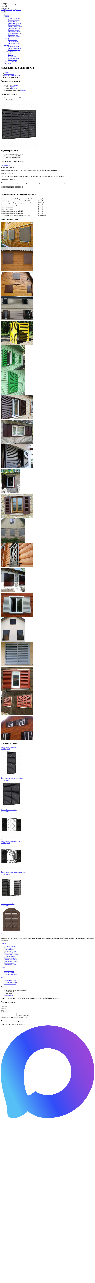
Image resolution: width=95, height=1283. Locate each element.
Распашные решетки (14, 23)
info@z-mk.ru (17, 10)
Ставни (3, 968)
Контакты (7, 63)
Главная (6, 15)
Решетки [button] (7, 16)
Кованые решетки (13, 20)
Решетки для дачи (13, 30)
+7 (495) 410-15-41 (6, 10)
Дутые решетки (13, 21)
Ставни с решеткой (14, 43)
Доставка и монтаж (10, 61)
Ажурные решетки (14, 28)
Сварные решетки (14, 18)
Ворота (3, 977)
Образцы (15, 85)
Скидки (10, 55)
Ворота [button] (6, 45)
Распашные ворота (14, 50)
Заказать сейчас (6, 165)
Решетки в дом (13, 35)
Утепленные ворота (14, 48)
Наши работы (12, 60)
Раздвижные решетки (15, 26)
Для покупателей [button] (9, 51)
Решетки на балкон (14, 25)
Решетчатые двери (14, 36)
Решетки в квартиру (14, 33)
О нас (10, 53)
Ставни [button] (6, 38)
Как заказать (12, 56)
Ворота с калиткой (14, 46)
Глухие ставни (12, 40)
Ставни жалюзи (13, 41)
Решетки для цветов (14, 31)
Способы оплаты (13, 58)
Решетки (3, 943)
